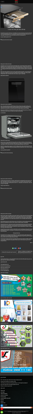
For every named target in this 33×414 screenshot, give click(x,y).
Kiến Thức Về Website (4, 267)
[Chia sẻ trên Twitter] (15, 248)
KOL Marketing (3, 396)
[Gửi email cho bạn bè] (17, 248)
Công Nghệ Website (4, 264)
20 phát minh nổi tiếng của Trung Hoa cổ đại (8, 381)
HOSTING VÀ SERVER (4, 395)
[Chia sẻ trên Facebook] (14, 248)
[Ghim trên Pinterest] (18, 248)
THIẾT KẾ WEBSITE (4, 393)
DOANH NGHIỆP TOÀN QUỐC (5, 398)
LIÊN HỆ (2, 401)
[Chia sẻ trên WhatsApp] (13, 248)
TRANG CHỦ (3, 390)
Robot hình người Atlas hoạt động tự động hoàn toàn (10, 384)
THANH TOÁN (3, 402)
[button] (2, 1)
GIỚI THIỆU (3, 392)
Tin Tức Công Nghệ (4, 270)
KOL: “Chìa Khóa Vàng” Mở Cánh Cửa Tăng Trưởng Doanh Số (11, 379)
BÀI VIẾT (2, 399)
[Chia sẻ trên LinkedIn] (20, 248)
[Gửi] (31, 407)
